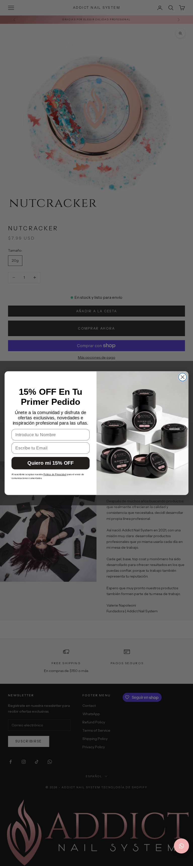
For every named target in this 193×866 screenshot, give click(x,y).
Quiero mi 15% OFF (50, 463)
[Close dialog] (182, 377)
